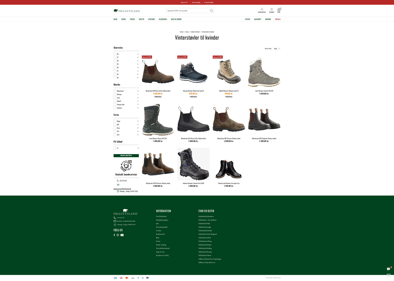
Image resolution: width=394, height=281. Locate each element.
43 (118, 77)
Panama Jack (120, 104)
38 (118, 61)
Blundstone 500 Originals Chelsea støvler (264, 138)
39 (118, 64)
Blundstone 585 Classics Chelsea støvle (228, 138)
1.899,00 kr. (193, 141)
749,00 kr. (229, 94)
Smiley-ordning (161, 245)
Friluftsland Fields (204, 223)
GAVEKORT (257, 19)
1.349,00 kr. (264, 94)
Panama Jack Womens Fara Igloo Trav (228, 183)
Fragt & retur (160, 252)
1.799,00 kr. (229, 186)
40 (118, 67)
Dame (115, 19)
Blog (157, 238)
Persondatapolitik (161, 227)
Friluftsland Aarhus (205, 238)
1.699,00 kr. (158, 186)
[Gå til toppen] (389, 276)
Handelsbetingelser (162, 220)
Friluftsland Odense (205, 255)
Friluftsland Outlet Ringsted (208, 234)
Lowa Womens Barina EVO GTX (158, 138)
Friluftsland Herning (205, 252)
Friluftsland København (206, 216)
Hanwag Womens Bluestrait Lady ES (193, 91)
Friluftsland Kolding (205, 248)
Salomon (119, 108)
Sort (118, 134)
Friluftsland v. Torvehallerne (208, 220)
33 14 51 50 (120, 218)
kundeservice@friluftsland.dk (122, 189)
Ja (117, 148)
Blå (118, 124)
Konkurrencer (160, 234)
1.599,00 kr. (229, 141)
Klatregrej (163, 19)
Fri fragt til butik (208, 2)
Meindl (119, 101)
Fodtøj (132, 19)
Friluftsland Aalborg (205, 241)
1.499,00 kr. (158, 141)
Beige (118, 121)
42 (118, 74)
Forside (181, 32)
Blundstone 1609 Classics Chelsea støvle (158, 183)
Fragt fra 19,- (184, 2)
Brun (118, 128)
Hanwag (119, 94)
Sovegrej (151, 19)
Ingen (275, 48)
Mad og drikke (176, 19)
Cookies (158, 231)
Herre (123, 19)
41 (117, 71)
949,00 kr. (193, 94)
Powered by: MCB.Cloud (273, 278)
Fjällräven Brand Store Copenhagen (210, 259)
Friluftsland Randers (205, 245)
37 (117, 57)
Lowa (118, 98)
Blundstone (120, 91)
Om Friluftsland (161, 216)
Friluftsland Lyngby (205, 227)
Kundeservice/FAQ (162, 255)
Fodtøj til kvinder (195, 32)
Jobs (157, 223)
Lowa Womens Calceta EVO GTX (264, 91)
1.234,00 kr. (158, 94)
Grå (118, 131)
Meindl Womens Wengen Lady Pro (229, 91)
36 (118, 54)
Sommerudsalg (196, 2)
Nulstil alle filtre (126, 155)
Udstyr (141, 19)
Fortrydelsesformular (163, 248)
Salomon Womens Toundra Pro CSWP (193, 183)
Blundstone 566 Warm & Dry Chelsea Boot (193, 138)
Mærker (268, 19)
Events (247, 19)
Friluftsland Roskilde (205, 231)
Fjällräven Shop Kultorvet (207, 262)
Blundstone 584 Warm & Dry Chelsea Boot (158, 91)
